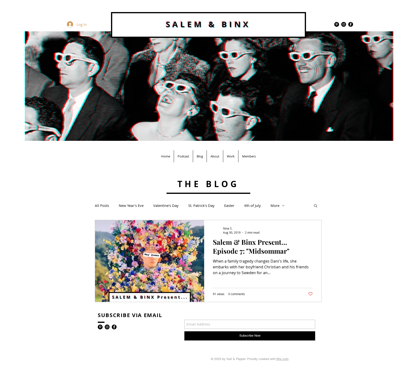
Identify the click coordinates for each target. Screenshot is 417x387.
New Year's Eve (131, 205)
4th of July (252, 205)
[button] (315, 206)
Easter (229, 205)
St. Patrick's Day (201, 205)
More (275, 205)
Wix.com (282, 359)
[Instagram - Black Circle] (343, 24)
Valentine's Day (166, 205)
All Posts (102, 205)
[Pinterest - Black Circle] (336, 24)
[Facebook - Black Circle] (350, 24)
